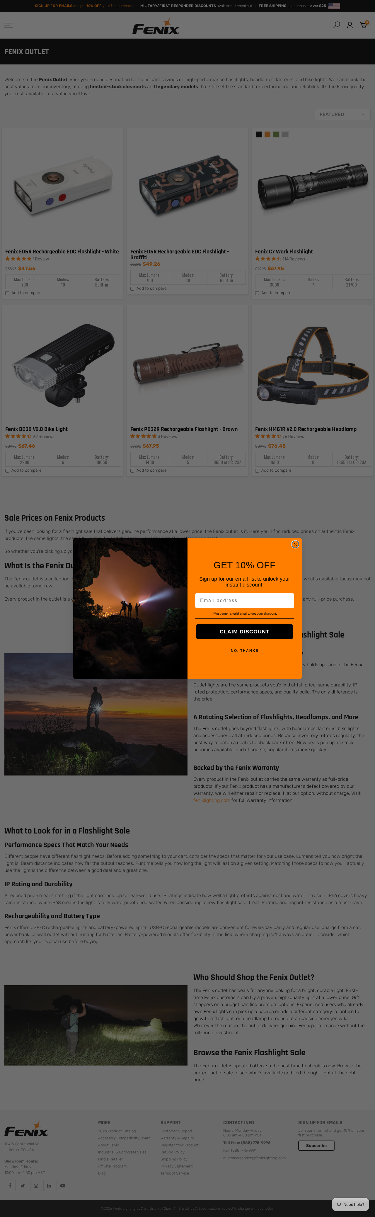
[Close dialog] (295, 544)
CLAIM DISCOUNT (245, 632)
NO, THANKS (245, 651)
